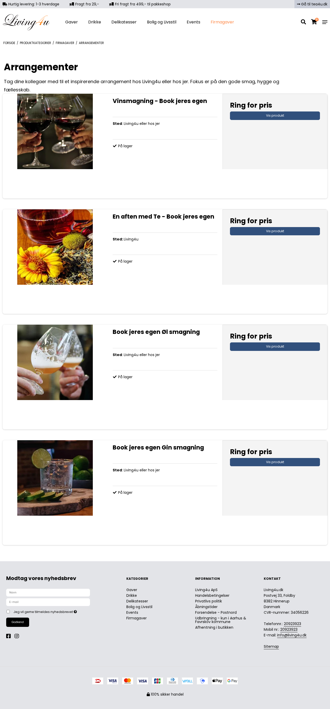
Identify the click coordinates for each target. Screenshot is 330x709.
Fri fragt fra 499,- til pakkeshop (142, 4)
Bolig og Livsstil (161, 22)
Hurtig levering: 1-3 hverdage (33, 4)
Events (193, 22)
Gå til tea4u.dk (313, 4)
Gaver (71, 22)
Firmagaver (222, 22)
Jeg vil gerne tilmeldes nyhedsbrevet (64, 611)
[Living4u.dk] (27, 22)
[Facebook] (9, 636)
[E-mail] (48, 601)
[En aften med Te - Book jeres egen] (55, 261)
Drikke (94, 22)
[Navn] (48, 592)
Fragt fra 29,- (86, 4)
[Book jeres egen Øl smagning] (55, 377)
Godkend (18, 622)
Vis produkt (275, 115)
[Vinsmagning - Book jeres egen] (55, 146)
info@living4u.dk (292, 635)
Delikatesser (124, 22)
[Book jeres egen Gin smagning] (55, 492)
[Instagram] (18, 636)
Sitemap (271, 646)
